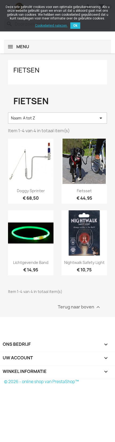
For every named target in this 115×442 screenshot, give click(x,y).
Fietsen (26, 70)
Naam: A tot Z (57, 118)
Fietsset (84, 190)
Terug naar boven (79, 307)
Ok (75, 25)
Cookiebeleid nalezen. (51, 25)
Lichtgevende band (30, 262)
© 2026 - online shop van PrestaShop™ (41, 381)
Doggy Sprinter (31, 190)
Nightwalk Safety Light (84, 262)
